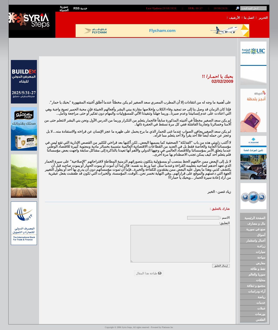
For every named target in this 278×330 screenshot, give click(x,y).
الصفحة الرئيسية (255, 218)
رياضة (261, 297)
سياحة (261, 257)
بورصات (260, 314)
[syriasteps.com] (30, 29)
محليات (260, 280)
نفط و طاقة (257, 268)
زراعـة (261, 246)
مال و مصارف (256, 223)
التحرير (263, 17)
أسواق (261, 235)
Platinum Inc (167, 327)
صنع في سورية (255, 229)
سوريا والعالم (257, 274)
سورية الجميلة (64, 8)
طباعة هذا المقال (147, 273)
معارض (260, 263)
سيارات (260, 251)
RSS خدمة (80, 8)
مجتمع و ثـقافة (256, 285)
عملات (261, 308)
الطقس (260, 319)
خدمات (260, 302)
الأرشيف (234, 17)
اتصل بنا (249, 17)
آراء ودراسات (256, 291)
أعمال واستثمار (255, 240)
